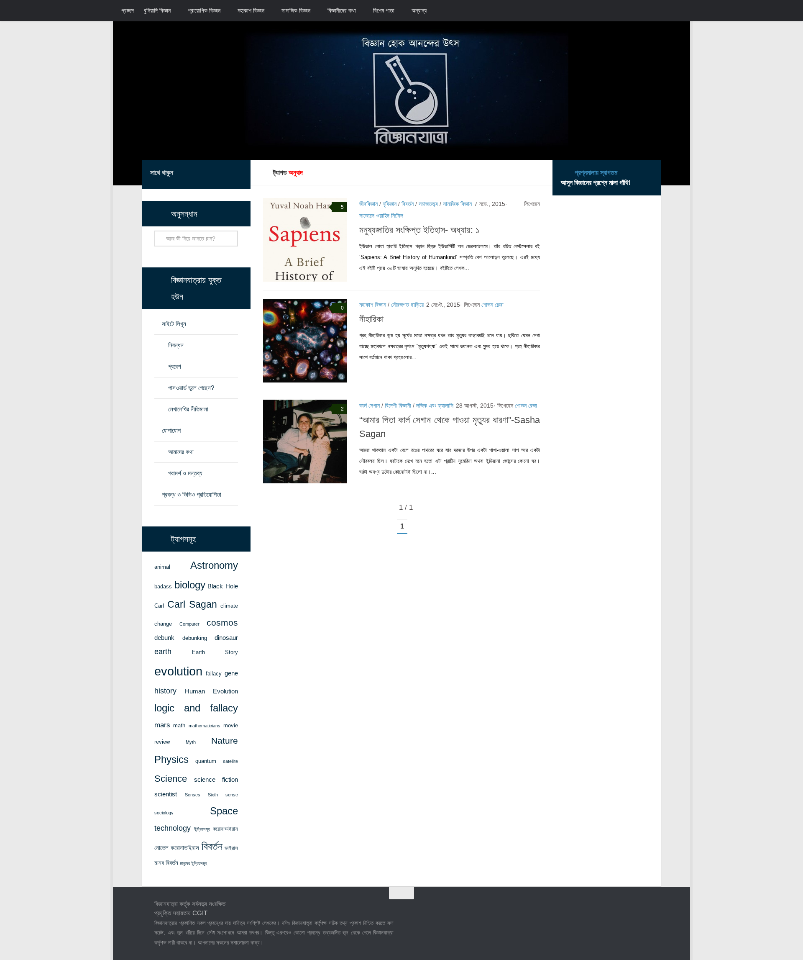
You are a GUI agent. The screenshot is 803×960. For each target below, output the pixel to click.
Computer (189, 623)
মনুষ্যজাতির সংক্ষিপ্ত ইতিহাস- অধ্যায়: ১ (419, 230)
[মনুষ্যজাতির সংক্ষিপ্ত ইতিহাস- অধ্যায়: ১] (305, 240)
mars (162, 725)
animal (162, 567)
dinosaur (226, 637)
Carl (159, 606)
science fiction (216, 779)
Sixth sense (223, 794)
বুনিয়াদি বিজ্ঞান (157, 10)
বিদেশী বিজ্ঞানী (398, 405)
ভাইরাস (231, 848)
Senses (192, 794)
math (179, 725)
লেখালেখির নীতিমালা (188, 409)
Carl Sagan (192, 604)
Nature (224, 740)
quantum (205, 761)
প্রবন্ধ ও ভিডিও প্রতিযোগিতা (191, 494)
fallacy (214, 673)
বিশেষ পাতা (383, 10)
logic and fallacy (196, 708)
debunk (164, 637)
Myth (191, 741)
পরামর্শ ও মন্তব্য (185, 473)
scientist (165, 794)
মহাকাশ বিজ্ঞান (251, 10)
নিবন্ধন (176, 345)
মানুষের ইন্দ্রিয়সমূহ (193, 863)
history (165, 691)
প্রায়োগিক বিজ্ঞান (204, 10)
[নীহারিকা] (305, 340)
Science (170, 778)
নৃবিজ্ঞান (389, 203)
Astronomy (214, 565)
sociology (164, 812)
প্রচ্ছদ (127, 10)
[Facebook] (197, 174)
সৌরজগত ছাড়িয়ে (407, 304)
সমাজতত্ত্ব (428, 203)
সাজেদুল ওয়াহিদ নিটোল (381, 215)
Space (224, 810)
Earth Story (215, 652)
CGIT (199, 912)
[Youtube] (237, 174)
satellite (230, 761)
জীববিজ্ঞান (368, 203)
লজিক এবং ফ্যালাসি (434, 405)
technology (172, 828)
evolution (178, 671)
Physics (171, 759)
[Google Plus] (224, 174)
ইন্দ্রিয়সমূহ (202, 829)
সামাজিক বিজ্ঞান (295, 10)
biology (189, 585)
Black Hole (222, 586)
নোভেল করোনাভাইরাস (176, 847)
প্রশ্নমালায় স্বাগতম (596, 172)
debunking (194, 638)
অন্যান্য (419, 10)
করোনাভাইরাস (225, 829)
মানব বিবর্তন (166, 863)
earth (162, 651)
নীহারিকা (371, 319)
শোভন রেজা (492, 304)
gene (231, 673)
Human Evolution (211, 691)
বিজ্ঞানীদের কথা (341, 10)
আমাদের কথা (181, 451)
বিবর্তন (408, 203)
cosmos (222, 622)
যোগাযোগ (171, 430)
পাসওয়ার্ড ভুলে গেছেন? (191, 387)
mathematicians (204, 725)
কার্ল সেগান (369, 405)
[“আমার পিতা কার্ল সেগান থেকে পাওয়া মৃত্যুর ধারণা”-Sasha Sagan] (305, 441)
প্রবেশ (174, 366)
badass (163, 586)
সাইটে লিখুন (174, 323)
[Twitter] (210, 174)
